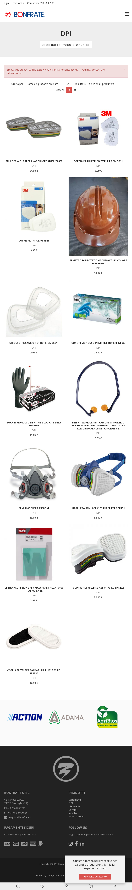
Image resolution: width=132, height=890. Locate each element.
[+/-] (68, 84)
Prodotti (67, 44)
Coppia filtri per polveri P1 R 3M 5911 (98, 161)
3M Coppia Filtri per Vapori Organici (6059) (34, 161)
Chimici (72, 809)
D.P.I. (79, 44)
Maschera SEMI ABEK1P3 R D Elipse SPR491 (98, 508)
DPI (71, 803)
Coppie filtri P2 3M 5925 (34, 240)
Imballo (73, 813)
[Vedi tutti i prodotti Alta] (66, 716)
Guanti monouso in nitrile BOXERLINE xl (98, 342)
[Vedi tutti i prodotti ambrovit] (107, 716)
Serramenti (75, 799)
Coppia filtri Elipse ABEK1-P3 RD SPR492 (98, 587)
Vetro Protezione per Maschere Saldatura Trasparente (34, 589)
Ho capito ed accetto (95, 876)
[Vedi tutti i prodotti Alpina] (25, 717)
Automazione (76, 816)
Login (6, 3)
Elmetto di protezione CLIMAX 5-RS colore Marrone (98, 262)
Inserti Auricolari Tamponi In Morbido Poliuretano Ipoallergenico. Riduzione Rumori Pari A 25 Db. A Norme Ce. (98, 425)
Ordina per (17, 83)
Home (54, 44)
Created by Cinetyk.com (47, 875)
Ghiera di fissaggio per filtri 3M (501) (33, 342)
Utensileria (74, 806)
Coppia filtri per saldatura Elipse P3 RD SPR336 (33, 672)
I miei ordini (18, 3)
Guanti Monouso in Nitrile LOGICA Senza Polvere (34, 424)
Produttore (80, 83)
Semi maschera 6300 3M (34, 508)
